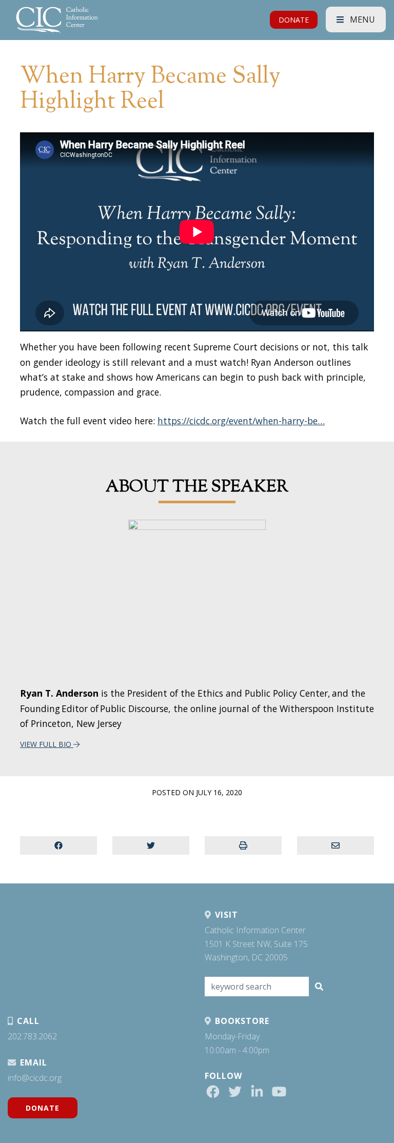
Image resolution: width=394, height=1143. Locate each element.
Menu (361, 19)
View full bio (46, 744)
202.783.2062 (32, 1036)
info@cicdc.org (35, 1077)
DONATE (294, 20)
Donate (43, 1108)
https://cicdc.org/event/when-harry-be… (241, 421)
